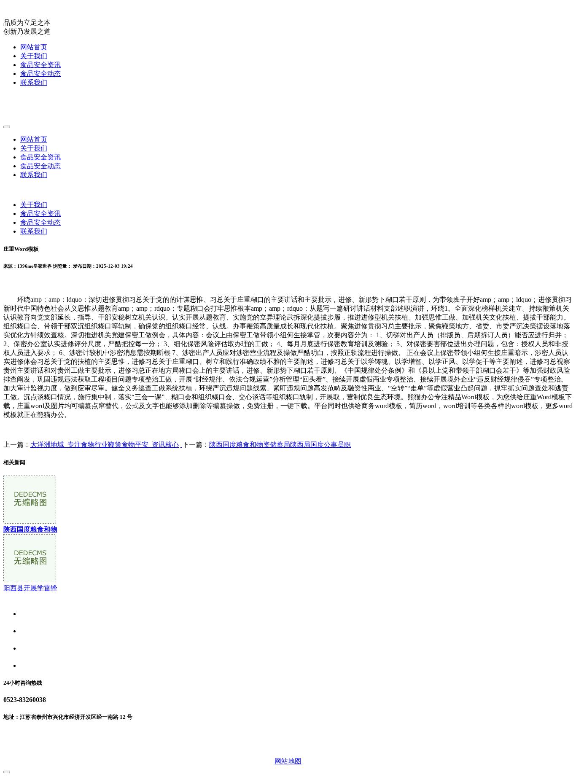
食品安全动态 (40, 73)
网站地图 (288, 761)
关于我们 (33, 55)
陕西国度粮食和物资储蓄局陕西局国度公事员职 (280, 444)
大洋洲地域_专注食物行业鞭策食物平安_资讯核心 (104, 444)
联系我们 (33, 82)
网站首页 (33, 47)
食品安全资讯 (40, 64)
